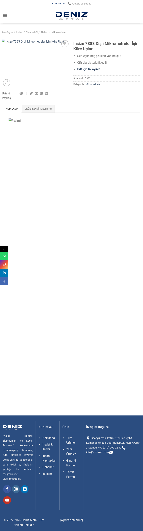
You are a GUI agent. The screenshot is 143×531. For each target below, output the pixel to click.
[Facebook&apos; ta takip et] (7, 489)
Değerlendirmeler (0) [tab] (38, 108)
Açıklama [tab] (12, 108)
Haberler (47, 467)
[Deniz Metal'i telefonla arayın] (124, 447)
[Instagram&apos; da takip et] (16, 489)
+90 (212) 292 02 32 (109, 447)
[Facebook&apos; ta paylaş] (26, 94)
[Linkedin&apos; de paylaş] (46, 94)
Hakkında (48, 438)
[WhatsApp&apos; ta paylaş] (21, 94)
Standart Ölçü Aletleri (37, 32)
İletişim (47, 474)
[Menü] (5, 15)
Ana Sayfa (7, 32)
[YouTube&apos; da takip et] (7, 500)
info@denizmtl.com (97, 452)
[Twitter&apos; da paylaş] (31, 94)
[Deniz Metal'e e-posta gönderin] (111, 452)
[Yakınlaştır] (6, 82)
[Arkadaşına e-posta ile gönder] (36, 94)
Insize (19, 32)
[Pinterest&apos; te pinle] (41, 94)
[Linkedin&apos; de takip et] (25, 489)
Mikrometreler (59, 32)
